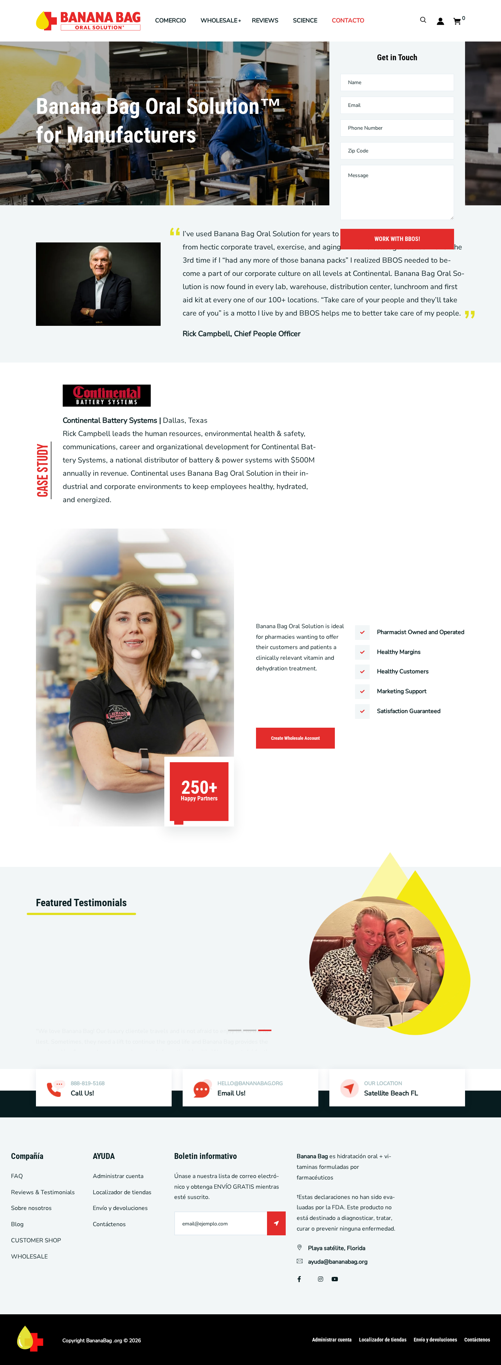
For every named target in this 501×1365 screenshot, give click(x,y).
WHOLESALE (219, 21)
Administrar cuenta (118, 1176)
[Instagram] (320, 1279)
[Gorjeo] (309, 1279)
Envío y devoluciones (120, 1208)
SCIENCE (305, 21)
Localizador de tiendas (122, 1192)
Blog (17, 1224)
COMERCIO (170, 21)
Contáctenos (109, 1224)
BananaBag (99, 1340)
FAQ (17, 1176)
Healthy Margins (399, 652)
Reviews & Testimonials (43, 1192)
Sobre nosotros (31, 1208)
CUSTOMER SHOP (36, 1240)
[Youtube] (335, 1279)
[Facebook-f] (299, 1279)
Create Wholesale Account (295, 738)
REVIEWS (265, 21)
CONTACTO (348, 21)
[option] (250, 945)
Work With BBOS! (397, 238)
